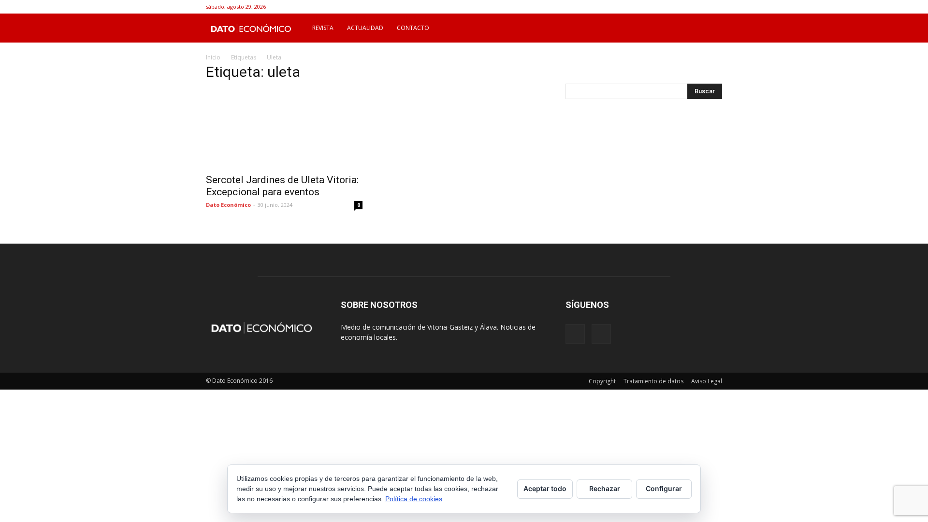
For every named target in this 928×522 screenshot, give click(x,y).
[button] (710, 28)
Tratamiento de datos (653, 381)
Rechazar (604, 488)
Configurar (664, 488)
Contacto (413, 28)
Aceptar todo (544, 488)
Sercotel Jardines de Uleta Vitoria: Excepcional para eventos (282, 186)
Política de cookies (413, 499)
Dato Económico (228, 204)
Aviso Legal (706, 381)
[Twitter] (715, 7)
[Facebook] (699, 7)
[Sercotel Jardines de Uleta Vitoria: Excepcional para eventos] (284, 129)
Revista (323, 28)
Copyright (602, 381)
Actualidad (365, 28)
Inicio (213, 57)
